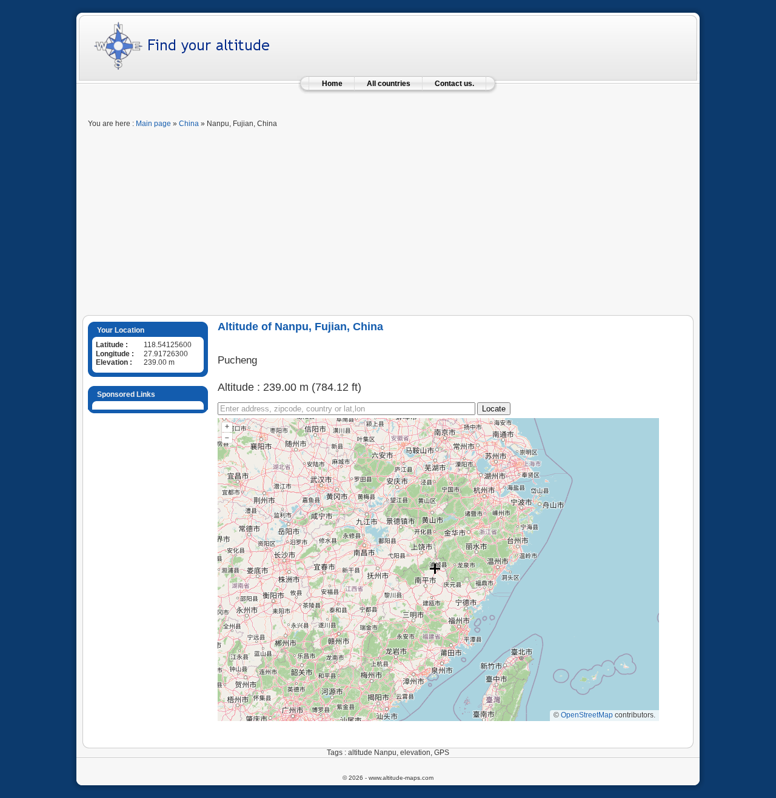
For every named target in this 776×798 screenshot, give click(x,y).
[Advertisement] (388, 224)
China (189, 123)
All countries (388, 83)
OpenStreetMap (587, 715)
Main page (153, 123)
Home (332, 83)
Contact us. (454, 83)
